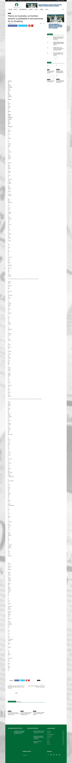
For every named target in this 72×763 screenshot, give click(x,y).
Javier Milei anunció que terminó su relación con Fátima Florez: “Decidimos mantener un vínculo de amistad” (16, 687)
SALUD (36, 9)
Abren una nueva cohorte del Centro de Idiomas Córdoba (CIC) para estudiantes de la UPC (26, 713)
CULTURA (48, 737)
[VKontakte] (61, 0)
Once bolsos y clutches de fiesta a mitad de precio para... (50, 72)
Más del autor (19, 701)
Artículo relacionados (11, 701)
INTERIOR (41, 9)
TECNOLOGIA (49, 736)
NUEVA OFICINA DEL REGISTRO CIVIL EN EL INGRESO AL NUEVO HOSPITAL (58, 43)
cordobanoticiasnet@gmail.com (32, 755)
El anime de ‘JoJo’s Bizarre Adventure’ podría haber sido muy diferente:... (39, 737)
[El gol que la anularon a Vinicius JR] (30, 743)
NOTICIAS (10, 9)
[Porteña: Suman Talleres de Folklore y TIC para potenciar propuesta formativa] (39, 708)
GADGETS (31, 9)
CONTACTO (34, 0)
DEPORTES (49, 732)
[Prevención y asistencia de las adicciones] (51, 77)
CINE (48, 739)
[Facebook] (56, 0)
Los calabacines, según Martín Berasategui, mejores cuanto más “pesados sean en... (19, 732)
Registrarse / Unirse (29, 0)
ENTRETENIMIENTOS (23, 9)
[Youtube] (63, 0)
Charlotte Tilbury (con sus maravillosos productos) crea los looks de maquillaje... (58, 48)
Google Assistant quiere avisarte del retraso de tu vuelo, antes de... (60, 81)
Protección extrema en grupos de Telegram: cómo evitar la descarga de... (58, 38)
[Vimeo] (60, 0)
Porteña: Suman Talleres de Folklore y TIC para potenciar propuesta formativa (38, 713)
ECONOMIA (9, 711)
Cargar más (55, 58)
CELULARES (58, 69)
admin (10, 23)
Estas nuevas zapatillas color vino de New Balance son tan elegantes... (58, 54)
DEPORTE (15, 9)
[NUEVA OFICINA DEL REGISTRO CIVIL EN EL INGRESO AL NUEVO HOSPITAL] (49, 43)
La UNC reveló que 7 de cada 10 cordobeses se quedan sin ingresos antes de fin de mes (13, 713)
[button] (63, 9)
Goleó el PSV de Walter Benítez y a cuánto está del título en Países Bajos (36, 686)
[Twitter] (58, 0)
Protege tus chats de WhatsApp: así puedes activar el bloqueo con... (60, 71)
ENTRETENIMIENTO (50, 734)
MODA (47, 9)
